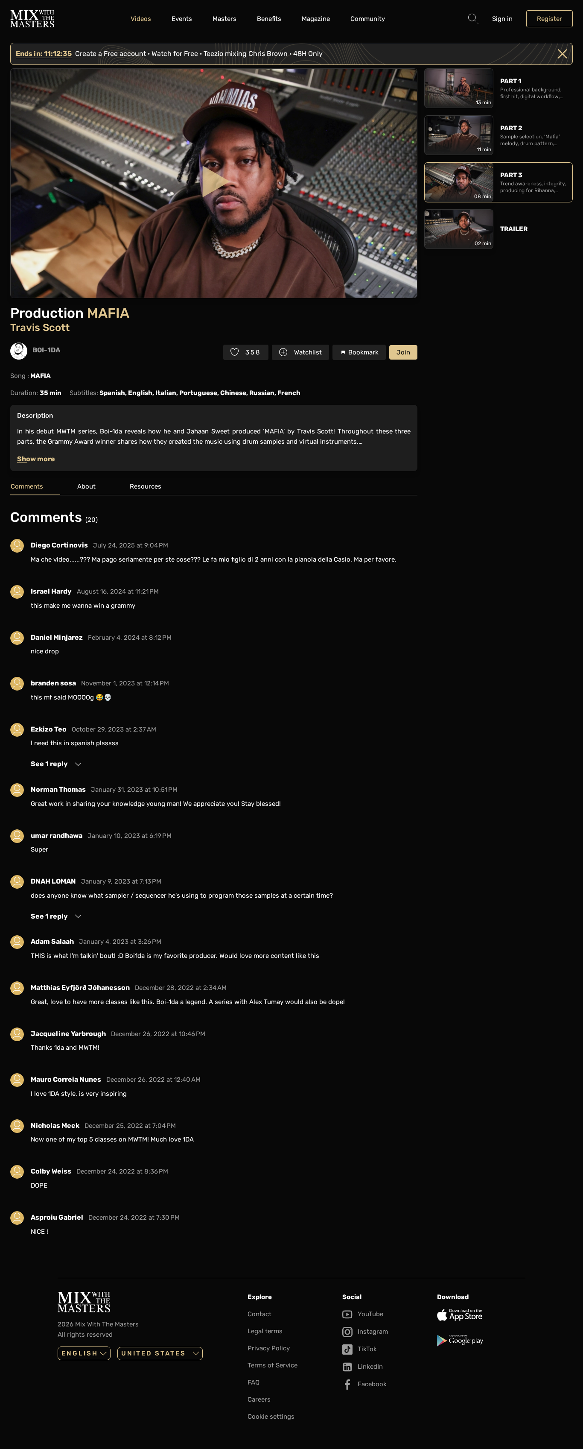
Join (403, 352)
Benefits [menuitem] (269, 19)
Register (549, 19)
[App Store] (481, 1315)
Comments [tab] (27, 486)
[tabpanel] (213, 876)
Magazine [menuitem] (316, 19)
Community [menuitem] (367, 19)
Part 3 (511, 175)
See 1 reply (49, 764)
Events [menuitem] (182, 19)
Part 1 (510, 81)
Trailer (514, 229)
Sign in (502, 19)
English (79, 1353)
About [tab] (86, 486)
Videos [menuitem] (141, 19)
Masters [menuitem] (224, 19)
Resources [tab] (145, 486)
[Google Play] (481, 1341)
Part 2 (511, 128)
